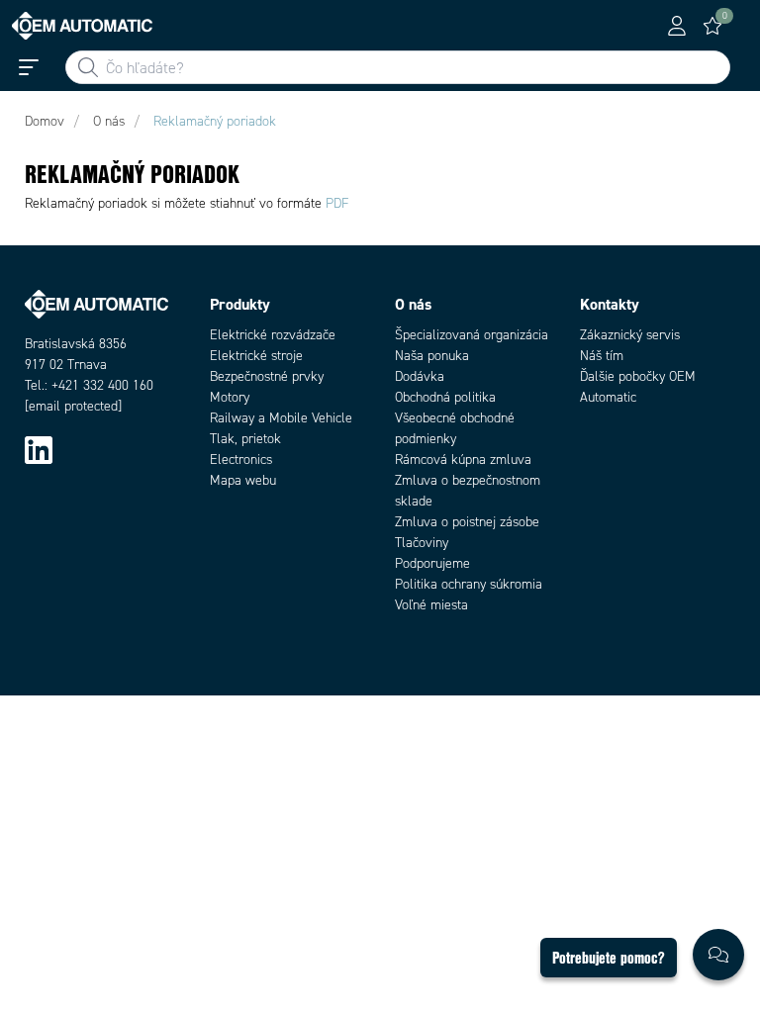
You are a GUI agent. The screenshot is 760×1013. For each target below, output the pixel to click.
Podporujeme (432, 563)
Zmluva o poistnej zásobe (467, 521)
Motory (229, 397)
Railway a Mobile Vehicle (281, 418)
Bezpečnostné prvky (267, 376)
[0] (712, 26)
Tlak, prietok (245, 438)
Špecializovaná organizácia (471, 334)
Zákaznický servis (630, 334)
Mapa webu (243, 480)
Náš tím (601, 355)
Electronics (241, 459)
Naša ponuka (432, 355)
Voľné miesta (431, 605)
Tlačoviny (421, 542)
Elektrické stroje (256, 355)
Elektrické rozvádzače (272, 334)
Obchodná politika (445, 397)
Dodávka (419, 376)
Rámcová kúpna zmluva (463, 459)
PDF (337, 203)
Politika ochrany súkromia (468, 584)
